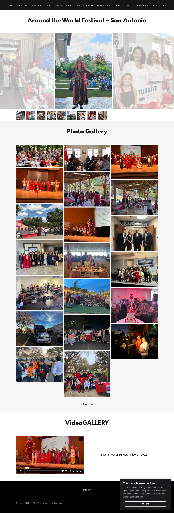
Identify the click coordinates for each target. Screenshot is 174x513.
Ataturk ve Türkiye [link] (42, 5)
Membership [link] (103, 5)
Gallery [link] (88, 5)
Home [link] (11, 5)
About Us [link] (23, 5)
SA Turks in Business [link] (137, 5)
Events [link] (118, 5)
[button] (87, 404)
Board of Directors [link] (68, 5)
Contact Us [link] (159, 5)
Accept (145, 504)
